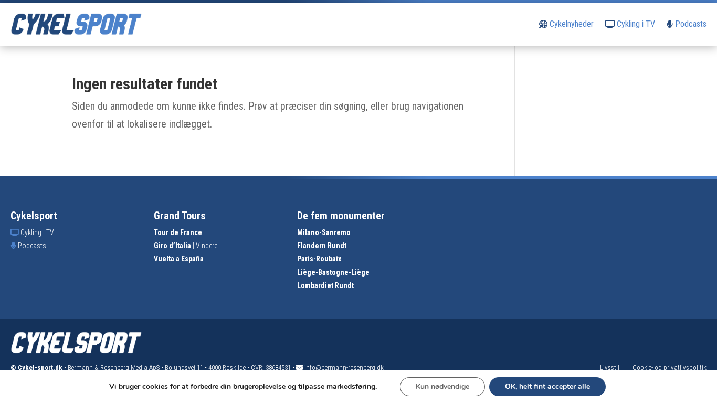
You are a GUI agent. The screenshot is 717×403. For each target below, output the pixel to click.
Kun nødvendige (442, 386)
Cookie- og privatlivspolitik (669, 368)
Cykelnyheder (570, 24)
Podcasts (690, 24)
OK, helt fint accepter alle (547, 386)
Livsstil (609, 368)
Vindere (206, 245)
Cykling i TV (635, 24)
